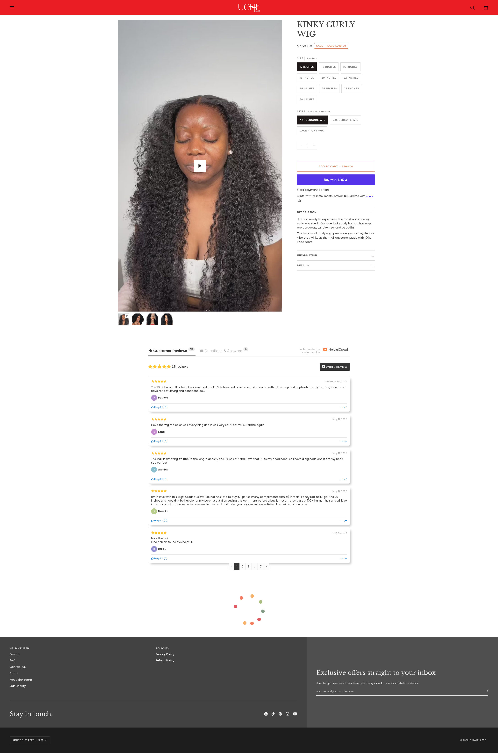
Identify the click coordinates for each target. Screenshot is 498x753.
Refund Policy (165, 660)
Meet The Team (21, 680)
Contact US (18, 667)
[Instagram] (287, 714)
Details (303, 265)
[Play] (200, 166)
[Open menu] (15, 7)
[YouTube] (295, 714)
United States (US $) (28, 740)
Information (307, 255)
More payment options (313, 190)
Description (307, 212)
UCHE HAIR (471, 740)
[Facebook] (266, 714)
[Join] (485, 691)
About (14, 673)
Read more (305, 242)
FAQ (12, 660)
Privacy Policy (165, 654)
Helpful (158, 407)
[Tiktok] (273, 714)
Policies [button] (162, 648)
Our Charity (18, 686)
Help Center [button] (19, 648)
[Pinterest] (280, 714)
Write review (336, 366)
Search (14, 654)
